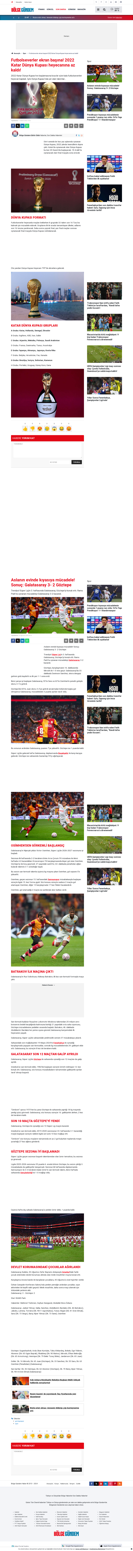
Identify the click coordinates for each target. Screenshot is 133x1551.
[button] (71, 126)
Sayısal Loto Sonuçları (63, 1519)
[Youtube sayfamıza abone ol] (101, 1484)
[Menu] (98, 10)
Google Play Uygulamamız (74, 1546)
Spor (24, 53)
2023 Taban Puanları (105, 1521)
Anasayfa (17, 53)
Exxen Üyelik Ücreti (62, 1516)
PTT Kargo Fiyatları (20, 1523)
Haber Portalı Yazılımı (22, 1546)
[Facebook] (13, 126)
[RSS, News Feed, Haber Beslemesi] (119, 1484)
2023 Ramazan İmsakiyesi (43, 1526)
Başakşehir (63, 753)
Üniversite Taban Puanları (85, 1521)
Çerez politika (80, 1549)
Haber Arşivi (28, 2)
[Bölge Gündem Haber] (22, 9)
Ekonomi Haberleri (62, 1512)
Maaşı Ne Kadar (82, 1523)
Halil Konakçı (39, 1516)
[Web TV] (116, 2)
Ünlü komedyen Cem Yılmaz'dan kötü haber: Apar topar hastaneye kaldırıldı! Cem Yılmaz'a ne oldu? (60, 17)
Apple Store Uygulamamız (112, 1546)
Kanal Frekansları (104, 1516)
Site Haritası (60, 1526)
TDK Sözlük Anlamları (63, 1521)
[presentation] (13, 17)
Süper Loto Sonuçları (84, 1519)
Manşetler (19, 2)
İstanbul (66, 1272)
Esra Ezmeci (18, 1519)
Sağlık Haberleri (82, 1514)
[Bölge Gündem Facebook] (101, 2)
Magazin (82, 9)
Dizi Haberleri (103, 1514)
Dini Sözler (102, 1519)
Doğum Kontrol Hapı (41, 1521)
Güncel (50, 9)
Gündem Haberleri (83, 1512)
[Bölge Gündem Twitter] (96, 2)
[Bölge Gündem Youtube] (111, 2)
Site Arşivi (81, 1526)
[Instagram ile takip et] (81, 135)
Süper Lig (56, 654)
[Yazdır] (66, 126)
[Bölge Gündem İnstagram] (106, 2)
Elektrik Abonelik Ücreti (21, 1516)
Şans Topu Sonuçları (42, 1519)
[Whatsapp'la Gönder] (27, 126)
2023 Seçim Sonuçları (21, 1526)
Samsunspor (53, 879)
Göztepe (37, 1059)
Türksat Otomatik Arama (43, 1523)
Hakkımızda (64, 1484)
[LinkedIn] (22, 126)
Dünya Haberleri (40, 1514)
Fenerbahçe (58, 1043)
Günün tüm (115, 17)
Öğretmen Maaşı (104, 1523)
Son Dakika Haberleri (41, 1512)
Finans (41, 9)
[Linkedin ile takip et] (105, 1484)
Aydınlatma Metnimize (97, 1549)
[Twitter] (18, 126)
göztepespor (19, 1421)
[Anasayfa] (12, 2)
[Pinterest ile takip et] (115, 1484)
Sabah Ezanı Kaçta (83, 1516)
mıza (86, 1549)
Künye (57, 1484)
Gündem (71, 9)
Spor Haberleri (18, 1514)
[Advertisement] (26, 153)
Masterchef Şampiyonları (64, 1523)
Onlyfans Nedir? (19, 1521)
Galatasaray (74, 660)
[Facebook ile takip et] (76, 135)
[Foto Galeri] (121, 2)
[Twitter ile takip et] (79, 135)
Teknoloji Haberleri (62, 1514)
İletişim (72, 1484)
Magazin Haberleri (104, 1512)
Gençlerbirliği (26, 1172)
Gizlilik (78, 1484)
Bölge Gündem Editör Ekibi (29, 135)
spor (16, 1424)
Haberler (17, 1512)
